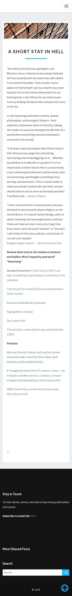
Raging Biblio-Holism (20, 311)
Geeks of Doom (37, 196)
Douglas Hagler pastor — (34, 243)
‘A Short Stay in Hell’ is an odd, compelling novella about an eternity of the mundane (36, 275)
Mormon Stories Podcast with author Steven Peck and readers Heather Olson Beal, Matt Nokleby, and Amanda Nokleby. (33, 356)
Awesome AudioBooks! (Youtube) (26, 302)
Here (33, 516)
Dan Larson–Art (16, 320)
